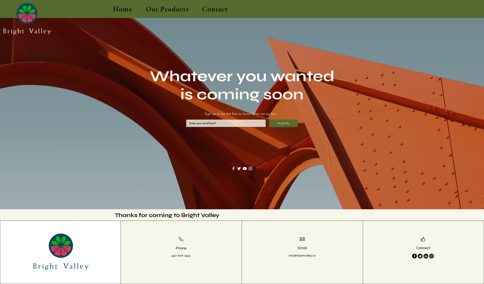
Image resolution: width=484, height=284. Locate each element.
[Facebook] (233, 168)
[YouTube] (244, 168)
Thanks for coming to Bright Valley (167, 215)
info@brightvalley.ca (302, 255)
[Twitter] (239, 168)
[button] (167, 9)
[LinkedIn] (426, 256)
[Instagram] (250, 168)
